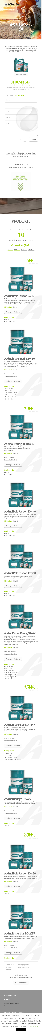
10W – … (17, 250)
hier (36, 52)
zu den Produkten (21, 74)
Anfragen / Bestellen (13, 312)
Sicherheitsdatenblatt (10, 376)
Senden (33, 139)
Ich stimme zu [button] (21, 1030)
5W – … (10, 250)
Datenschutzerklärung (11, 1003)
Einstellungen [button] (33, 1026)
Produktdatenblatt (9, 374)
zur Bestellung (19, 95)
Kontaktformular (21, 982)
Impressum (8, 1006)
